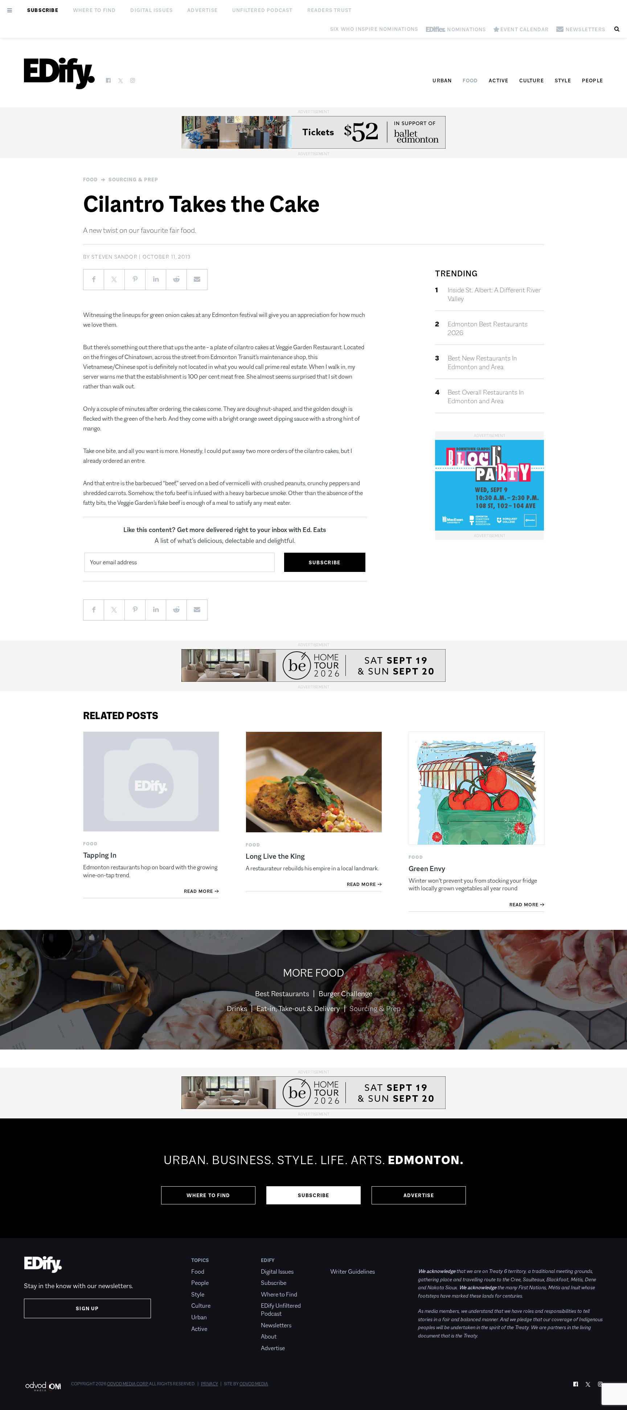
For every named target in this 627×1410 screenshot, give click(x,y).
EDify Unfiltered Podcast (281, 1310)
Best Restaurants (282, 993)
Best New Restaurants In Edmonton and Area (482, 362)
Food (470, 80)
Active (498, 80)
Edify (268, 1260)
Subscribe (42, 10)
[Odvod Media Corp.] (43, 1386)
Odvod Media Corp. (127, 1384)
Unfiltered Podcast (262, 10)
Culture (531, 80)
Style (563, 80)
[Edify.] (59, 73)
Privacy (209, 1384)
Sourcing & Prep (133, 179)
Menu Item (343, 1260)
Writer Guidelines (352, 1271)
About (268, 1336)
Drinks (237, 1008)
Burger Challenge (345, 993)
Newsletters (276, 1325)
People (592, 80)
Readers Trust (329, 10)
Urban (442, 80)
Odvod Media (253, 1384)
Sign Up (87, 1308)
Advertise (202, 10)
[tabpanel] (313, 1178)
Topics (200, 1260)
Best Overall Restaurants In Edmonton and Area (486, 396)
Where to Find (94, 10)
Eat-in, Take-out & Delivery (298, 1008)
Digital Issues (151, 10)
